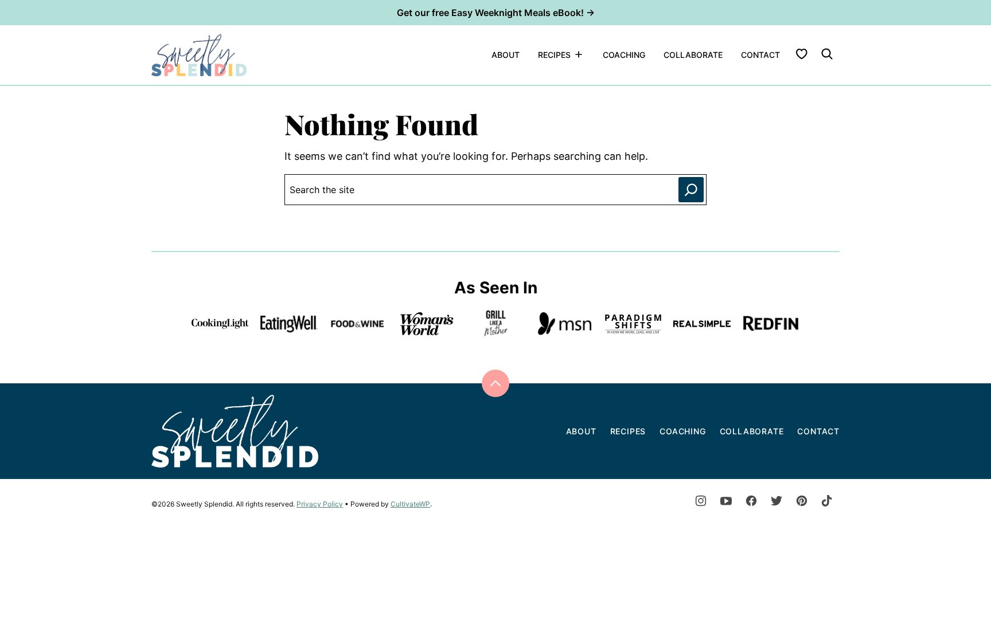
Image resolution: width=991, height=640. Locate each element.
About (505, 55)
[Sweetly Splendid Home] (199, 55)
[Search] (827, 53)
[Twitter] (776, 500)
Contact (760, 55)
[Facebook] (751, 500)
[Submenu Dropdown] (578, 54)
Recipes (554, 55)
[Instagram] (700, 500)
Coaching (624, 55)
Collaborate (693, 55)
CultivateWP (410, 504)
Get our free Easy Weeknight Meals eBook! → (496, 12)
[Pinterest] (801, 500)
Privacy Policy (319, 504)
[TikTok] (827, 500)
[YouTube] (726, 500)
